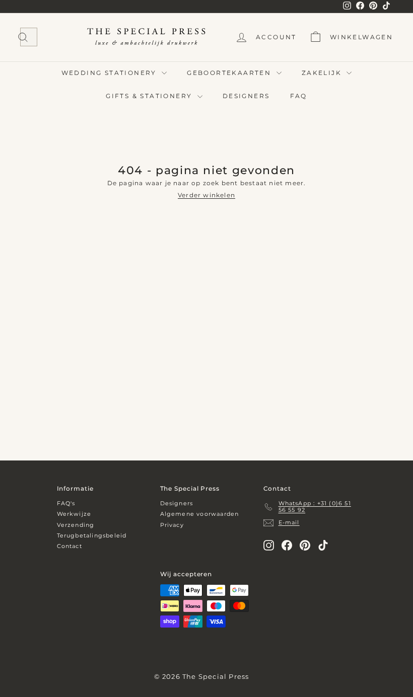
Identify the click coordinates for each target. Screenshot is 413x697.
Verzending (76, 524)
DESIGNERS (246, 96)
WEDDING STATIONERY (110, 72)
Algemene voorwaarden (199, 513)
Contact (69, 546)
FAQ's (66, 503)
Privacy (172, 524)
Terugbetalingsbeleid (92, 535)
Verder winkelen (206, 195)
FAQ (298, 96)
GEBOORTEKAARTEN (230, 72)
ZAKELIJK (323, 72)
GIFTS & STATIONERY (150, 96)
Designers (176, 503)
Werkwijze (74, 513)
